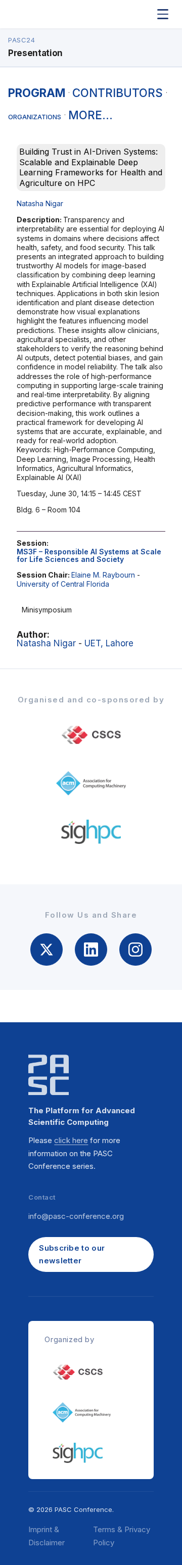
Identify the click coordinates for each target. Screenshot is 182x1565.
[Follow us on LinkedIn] (91, 949)
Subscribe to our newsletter (72, 1254)
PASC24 (21, 40)
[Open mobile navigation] (163, 14)
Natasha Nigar (40, 203)
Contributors (117, 93)
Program (36, 93)
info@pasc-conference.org (76, 1216)
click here (71, 1140)
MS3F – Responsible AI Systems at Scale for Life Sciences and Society (89, 555)
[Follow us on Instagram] (135, 949)
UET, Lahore (108, 643)
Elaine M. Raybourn (103, 575)
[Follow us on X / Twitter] (46, 949)
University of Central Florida (63, 584)
